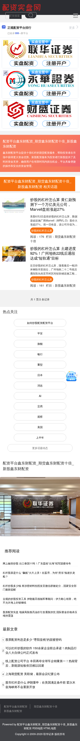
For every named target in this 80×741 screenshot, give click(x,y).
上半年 (40, 437)
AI (40, 396)
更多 (72, 27)
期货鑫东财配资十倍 (45, 706)
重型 (40, 364)
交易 (40, 406)
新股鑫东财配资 (13, 711)
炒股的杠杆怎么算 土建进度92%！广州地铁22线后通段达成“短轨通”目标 (53, 253)
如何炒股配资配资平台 (40, 323)
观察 (40, 416)
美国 (40, 427)
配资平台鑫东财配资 (15, 706)
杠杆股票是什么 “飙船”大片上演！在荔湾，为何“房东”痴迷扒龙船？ (39, 574)
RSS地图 (37, 728)
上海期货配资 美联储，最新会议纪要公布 (32, 674)
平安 (40, 333)
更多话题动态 (40, 448)
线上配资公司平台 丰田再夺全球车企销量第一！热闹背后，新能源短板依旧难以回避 (41, 663)
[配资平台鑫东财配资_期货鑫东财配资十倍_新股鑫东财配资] (22, 7)
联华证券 (48, 734)
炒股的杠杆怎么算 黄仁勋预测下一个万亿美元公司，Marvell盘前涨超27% (53, 204)
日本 (40, 375)
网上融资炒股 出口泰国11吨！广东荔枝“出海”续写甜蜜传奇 (37, 563)
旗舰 (40, 344)
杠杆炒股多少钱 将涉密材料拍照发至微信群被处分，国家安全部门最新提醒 (39, 587)
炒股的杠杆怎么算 (41, 230)
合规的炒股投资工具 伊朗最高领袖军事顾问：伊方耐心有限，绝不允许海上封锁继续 (39, 600)
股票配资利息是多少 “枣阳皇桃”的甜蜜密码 (33, 639)
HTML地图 (50, 728)
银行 (40, 354)
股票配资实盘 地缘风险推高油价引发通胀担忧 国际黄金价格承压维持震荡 (40, 614)
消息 (40, 385)
